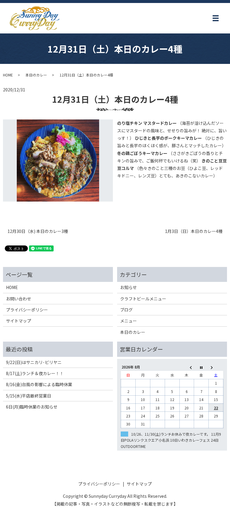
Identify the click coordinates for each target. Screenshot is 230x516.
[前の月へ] (186, 367)
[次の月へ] (216, 367)
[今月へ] (201, 367)
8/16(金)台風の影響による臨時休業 (39, 384)
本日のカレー (36, 74)
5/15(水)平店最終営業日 (28, 396)
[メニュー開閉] (216, 18)
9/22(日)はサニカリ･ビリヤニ (34, 362)
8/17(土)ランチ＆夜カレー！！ (35, 373)
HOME (8, 74)
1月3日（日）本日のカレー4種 (194, 231)
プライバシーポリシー (27, 310)
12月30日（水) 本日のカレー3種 (37, 231)
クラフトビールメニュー (143, 299)
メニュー (128, 321)
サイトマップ (18, 321)
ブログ (126, 310)
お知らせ (128, 287)
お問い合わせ (18, 299)
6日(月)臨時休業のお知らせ (32, 407)
